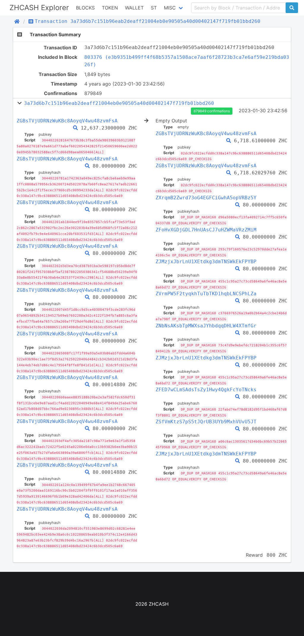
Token (110, 8)
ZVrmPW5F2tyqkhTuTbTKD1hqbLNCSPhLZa (206, 293)
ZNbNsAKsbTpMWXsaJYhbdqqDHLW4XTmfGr (206, 326)
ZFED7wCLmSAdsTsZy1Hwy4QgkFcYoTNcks (206, 389)
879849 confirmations (212, 111)
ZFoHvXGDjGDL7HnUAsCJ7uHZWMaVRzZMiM (206, 230)
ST (154, 8)
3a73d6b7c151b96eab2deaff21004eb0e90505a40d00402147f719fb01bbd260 (119, 103)
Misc (170, 8)
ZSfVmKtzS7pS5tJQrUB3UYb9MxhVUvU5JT (206, 421)
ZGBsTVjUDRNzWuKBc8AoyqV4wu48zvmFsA (67, 121)
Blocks (85, 8)
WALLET (134, 8)
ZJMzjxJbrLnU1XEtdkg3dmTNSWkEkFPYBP (206, 261)
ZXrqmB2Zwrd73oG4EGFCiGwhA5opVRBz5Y (206, 198)
